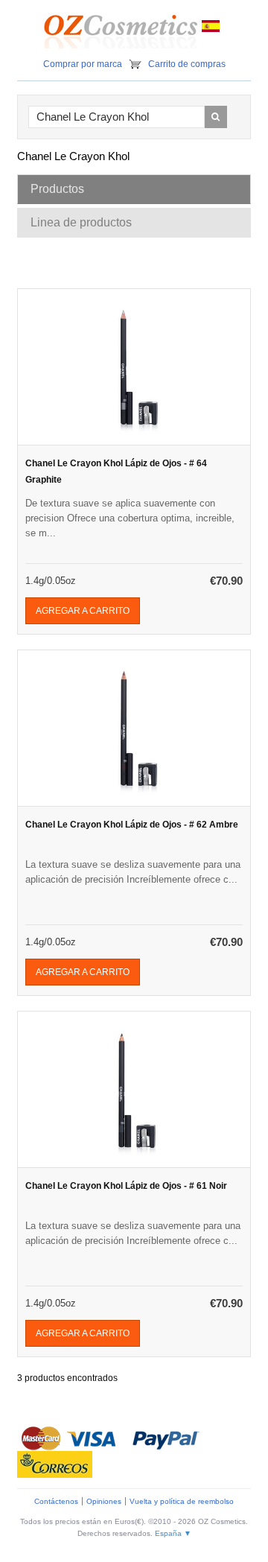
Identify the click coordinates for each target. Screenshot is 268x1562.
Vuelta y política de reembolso (182, 1501)
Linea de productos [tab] (81, 222)
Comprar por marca (82, 64)
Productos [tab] (57, 188)
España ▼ (173, 1533)
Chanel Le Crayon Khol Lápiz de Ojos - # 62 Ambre (131, 824)
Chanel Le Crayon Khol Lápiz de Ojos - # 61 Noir (126, 1186)
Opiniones (103, 1501)
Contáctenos (56, 1501)
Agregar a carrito (83, 611)
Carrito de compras (187, 64)
